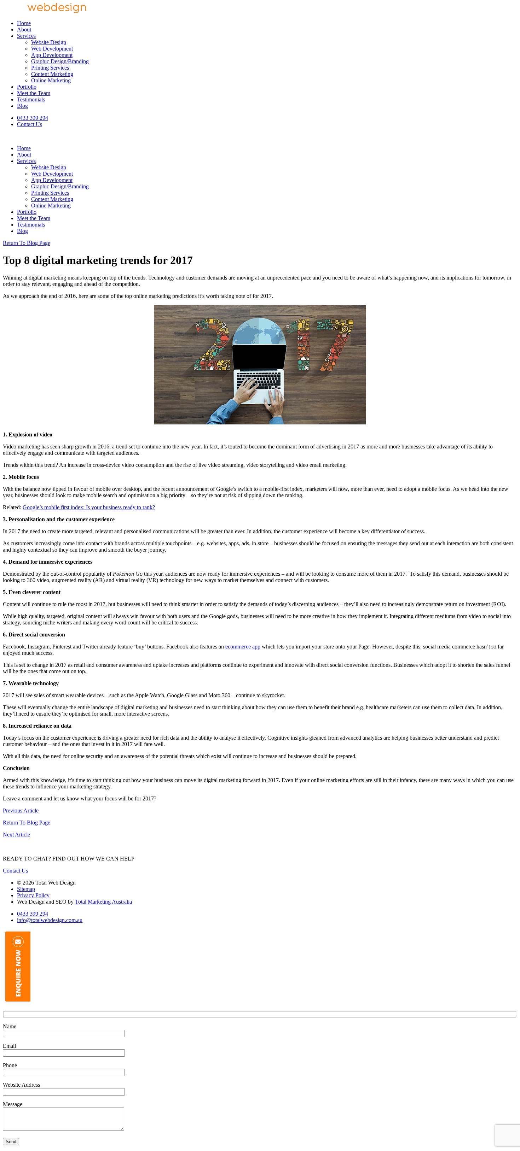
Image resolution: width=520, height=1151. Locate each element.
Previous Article (21, 811)
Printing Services (50, 68)
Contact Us (29, 124)
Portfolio (26, 87)
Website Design (48, 42)
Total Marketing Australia (103, 902)
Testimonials (31, 99)
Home (24, 23)
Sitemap (26, 889)
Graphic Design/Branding (60, 61)
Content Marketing (52, 74)
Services (26, 36)
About (24, 30)
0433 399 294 (32, 118)
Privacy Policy (33, 895)
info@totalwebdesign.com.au (49, 920)
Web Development (52, 49)
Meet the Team (33, 93)
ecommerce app (242, 647)
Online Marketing (51, 80)
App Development (52, 55)
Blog (22, 106)
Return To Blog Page (26, 243)
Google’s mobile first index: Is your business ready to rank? (89, 507)
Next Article (16, 835)
